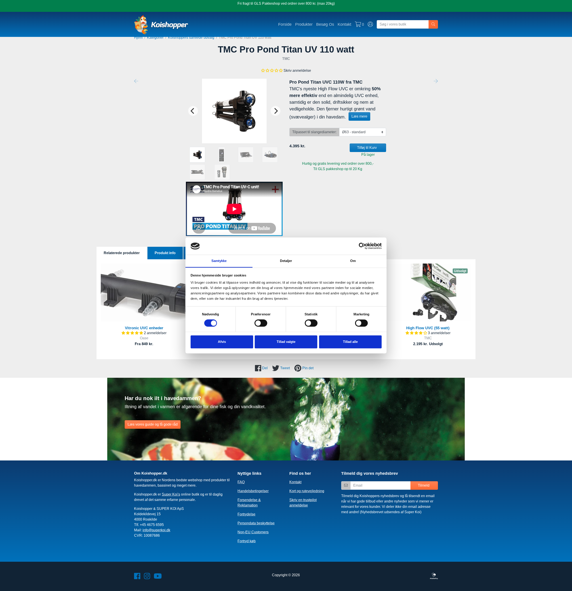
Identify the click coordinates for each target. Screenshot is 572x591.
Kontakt (344, 24)
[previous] (193, 111)
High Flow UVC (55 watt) (428, 328)
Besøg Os (325, 24)
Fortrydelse (246, 514)
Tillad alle (350, 342)
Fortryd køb (247, 541)
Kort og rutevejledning (306, 491)
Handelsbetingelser (253, 491)
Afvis (222, 342)
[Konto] (370, 24)
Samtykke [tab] (219, 261)
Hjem (138, 37)
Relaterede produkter (122, 253)
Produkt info (165, 253)
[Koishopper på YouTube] (158, 577)
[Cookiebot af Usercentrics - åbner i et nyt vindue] (362, 246)
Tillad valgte (286, 342)
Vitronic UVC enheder (144, 328)
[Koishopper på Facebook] (137, 577)
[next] (275, 111)
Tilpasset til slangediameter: (314, 132)
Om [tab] (353, 261)
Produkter (304, 24)
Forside (285, 24)
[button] (272, 70)
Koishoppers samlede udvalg (191, 37)
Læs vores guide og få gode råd (153, 424)
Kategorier (155, 37)
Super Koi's (171, 494)
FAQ (241, 482)
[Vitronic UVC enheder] (144, 292)
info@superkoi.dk (156, 530)
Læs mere (359, 116)
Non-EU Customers (253, 532)
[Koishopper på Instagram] (147, 577)
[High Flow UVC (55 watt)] (428, 292)
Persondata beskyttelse (256, 523)
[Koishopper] (161, 24)
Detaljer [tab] (286, 261)
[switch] (260, 323)
